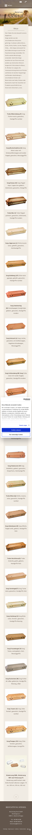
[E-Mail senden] (21, 1)
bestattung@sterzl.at (16, 823)
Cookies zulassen (16, 430)
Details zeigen (23, 425)
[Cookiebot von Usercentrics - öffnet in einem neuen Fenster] (23, 399)
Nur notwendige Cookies (16, 434)
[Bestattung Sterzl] (16, 14)
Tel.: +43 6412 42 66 (16, 819)
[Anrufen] (25, 1)
